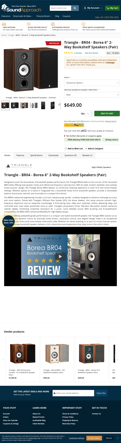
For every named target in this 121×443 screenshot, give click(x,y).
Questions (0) (70, 155)
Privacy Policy (67, 417)
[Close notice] (118, 438)
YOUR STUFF (9, 407)
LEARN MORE (39, 407)
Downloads (54, 155)
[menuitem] (6, 16)
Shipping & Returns (70, 420)
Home (3, 35)
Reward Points (110, 121)
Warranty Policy (68, 424)
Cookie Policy (32, 438)
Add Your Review (91, 53)
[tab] (7, 155)
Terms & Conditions (70, 414)
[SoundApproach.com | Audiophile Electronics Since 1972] (22, 8)
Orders (6, 417)
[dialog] (60, 438)
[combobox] (64, 8)
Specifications (36, 155)
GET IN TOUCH (99, 407)
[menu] (60, 16)
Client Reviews (38, 424)
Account (6, 414)
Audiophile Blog (39, 420)
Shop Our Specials (10, 420)
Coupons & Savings (11, 424)
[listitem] (22, 359)
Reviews (87, 155)
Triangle (11, 35)
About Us (36, 414)
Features (20, 155)
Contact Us (96, 414)
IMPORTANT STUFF (72, 407)
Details (7, 155)
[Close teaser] (15, 215)
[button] (93, 8)
